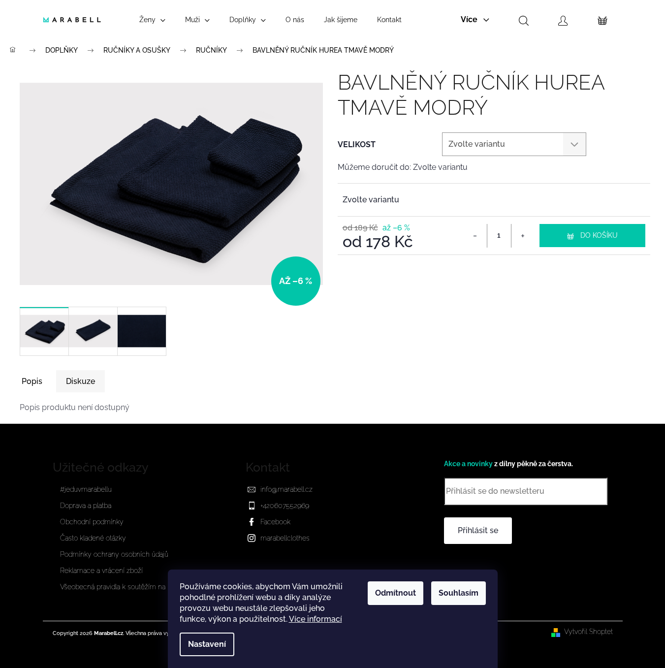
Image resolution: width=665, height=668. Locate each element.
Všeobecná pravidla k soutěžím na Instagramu (131, 587)
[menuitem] (152, 19)
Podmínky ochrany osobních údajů (114, 554)
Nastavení (207, 644)
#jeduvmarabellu (86, 489)
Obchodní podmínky (92, 522)
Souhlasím (458, 593)
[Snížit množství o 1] (475, 236)
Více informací (315, 619)
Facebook (275, 522)
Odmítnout (395, 593)
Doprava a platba (85, 505)
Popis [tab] (32, 381)
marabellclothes (285, 538)
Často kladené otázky (93, 538)
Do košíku (599, 235)
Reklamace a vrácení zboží (101, 570)
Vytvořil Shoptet (588, 632)
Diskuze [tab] (80, 381)
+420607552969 (284, 505)
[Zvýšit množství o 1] (523, 236)
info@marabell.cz (286, 489)
